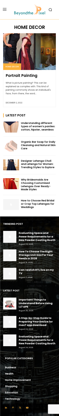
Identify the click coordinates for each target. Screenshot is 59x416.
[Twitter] (20, 408)
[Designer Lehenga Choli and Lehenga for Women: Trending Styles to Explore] (11, 164)
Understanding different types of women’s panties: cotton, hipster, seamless (38, 126)
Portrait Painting (21, 75)
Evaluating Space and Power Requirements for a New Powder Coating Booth (37, 236)
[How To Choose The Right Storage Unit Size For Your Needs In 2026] (9, 255)
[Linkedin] (6, 408)
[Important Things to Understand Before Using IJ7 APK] (9, 303)
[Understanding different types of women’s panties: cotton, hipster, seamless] (11, 127)
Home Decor (12, 66)
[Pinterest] (13, 408)
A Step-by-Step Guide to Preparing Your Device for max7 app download (36, 321)
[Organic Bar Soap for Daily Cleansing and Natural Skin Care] (11, 145)
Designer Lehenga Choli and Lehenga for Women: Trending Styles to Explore (37, 164)
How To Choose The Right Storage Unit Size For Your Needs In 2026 (36, 255)
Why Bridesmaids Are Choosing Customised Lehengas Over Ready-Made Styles (36, 184)
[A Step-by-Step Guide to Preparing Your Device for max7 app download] (9, 322)
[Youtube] (27, 408)
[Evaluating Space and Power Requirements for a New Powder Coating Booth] (9, 237)
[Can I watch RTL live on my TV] (9, 274)
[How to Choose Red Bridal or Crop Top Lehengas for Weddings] (11, 204)
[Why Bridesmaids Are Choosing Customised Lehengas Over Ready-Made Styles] (11, 183)
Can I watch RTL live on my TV (36, 271)
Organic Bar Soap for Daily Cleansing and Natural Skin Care (38, 145)
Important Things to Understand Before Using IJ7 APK (36, 303)
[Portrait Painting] (29, 51)
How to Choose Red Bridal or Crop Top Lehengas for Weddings (37, 204)
